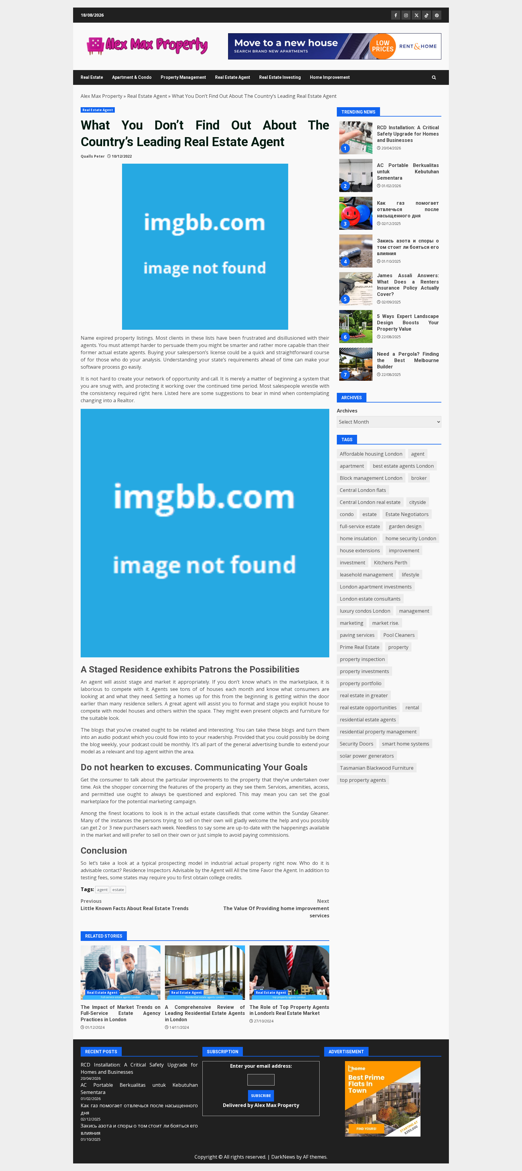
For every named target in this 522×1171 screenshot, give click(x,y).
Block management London (371, 478)
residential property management (378, 731)
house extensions (360, 550)
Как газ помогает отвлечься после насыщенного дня (355, 213)
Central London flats (363, 490)
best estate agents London (403, 466)
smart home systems (405, 743)
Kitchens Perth (390, 562)
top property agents (363, 780)
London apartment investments (376, 586)
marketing (351, 623)
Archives (347, 411)
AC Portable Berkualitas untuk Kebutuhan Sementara (355, 175)
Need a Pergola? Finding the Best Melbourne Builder (355, 364)
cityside (417, 502)
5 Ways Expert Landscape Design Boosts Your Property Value (355, 326)
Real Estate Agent (232, 77)
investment (352, 562)
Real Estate (92, 77)
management (414, 611)
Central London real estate (370, 502)
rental (412, 707)
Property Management (183, 77)
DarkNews (283, 1156)
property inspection (362, 659)
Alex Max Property (101, 96)
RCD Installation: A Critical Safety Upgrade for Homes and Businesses (355, 138)
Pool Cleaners (399, 635)
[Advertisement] (334, 46)
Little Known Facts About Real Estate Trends (134, 905)
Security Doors (356, 743)
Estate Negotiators (407, 514)
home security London (410, 538)
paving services (357, 635)
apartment (352, 466)
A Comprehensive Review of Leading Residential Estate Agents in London (205, 972)
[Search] (434, 77)
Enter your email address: (261, 1085)
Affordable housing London (371, 454)
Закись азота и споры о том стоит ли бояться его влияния (355, 251)
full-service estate (360, 526)
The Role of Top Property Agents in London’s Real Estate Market (289, 972)
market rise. (385, 623)
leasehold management (366, 574)
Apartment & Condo (132, 77)
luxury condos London (365, 611)
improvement (404, 550)
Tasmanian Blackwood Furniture (377, 768)
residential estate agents (368, 719)
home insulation (358, 538)
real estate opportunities (368, 707)
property (398, 647)
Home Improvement (330, 77)
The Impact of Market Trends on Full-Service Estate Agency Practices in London (120, 972)
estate (118, 889)
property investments (364, 671)
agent (102, 889)
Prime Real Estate (359, 647)
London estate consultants (370, 598)
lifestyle (410, 574)
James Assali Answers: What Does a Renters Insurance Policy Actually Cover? (355, 289)
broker (419, 478)
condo (347, 514)
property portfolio (361, 683)
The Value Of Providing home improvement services (276, 908)
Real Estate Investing (280, 77)
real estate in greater (364, 695)
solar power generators (367, 755)
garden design (405, 526)
